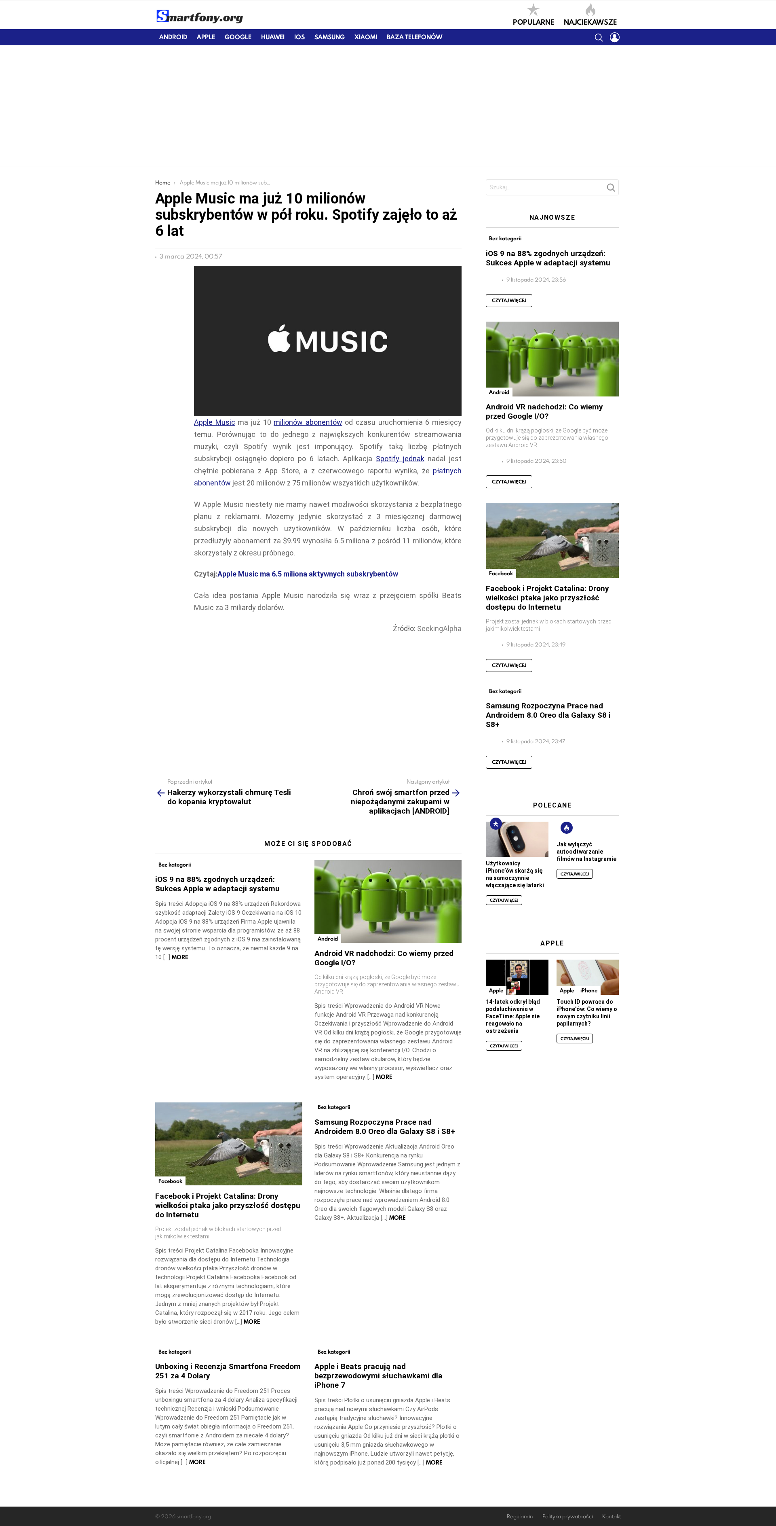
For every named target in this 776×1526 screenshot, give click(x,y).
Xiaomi (365, 37)
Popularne (533, 21)
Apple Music (214, 422)
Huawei (273, 37)
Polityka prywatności (567, 1516)
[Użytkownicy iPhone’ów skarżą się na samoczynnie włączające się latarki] (517, 839)
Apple (206, 37)
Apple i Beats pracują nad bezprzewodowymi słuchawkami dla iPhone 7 (378, 1376)
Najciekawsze (590, 21)
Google (238, 37)
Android (173, 37)
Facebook (170, 1181)
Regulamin (520, 1516)
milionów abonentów (308, 422)
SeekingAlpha (439, 628)
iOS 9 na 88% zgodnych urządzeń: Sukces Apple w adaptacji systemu (217, 884)
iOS (299, 37)
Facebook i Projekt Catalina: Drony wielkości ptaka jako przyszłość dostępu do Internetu (227, 1205)
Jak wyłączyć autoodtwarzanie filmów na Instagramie (586, 851)
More (180, 957)
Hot (567, 828)
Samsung (329, 37)
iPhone (588, 990)
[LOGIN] (615, 37)
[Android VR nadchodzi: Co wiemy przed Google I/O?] (388, 901)
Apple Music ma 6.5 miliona (263, 574)
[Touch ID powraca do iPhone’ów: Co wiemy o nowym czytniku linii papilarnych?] (588, 977)
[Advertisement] (388, 106)
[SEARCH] (599, 37)
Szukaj (611, 189)
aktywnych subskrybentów (353, 574)
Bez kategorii (174, 864)
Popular (496, 824)
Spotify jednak (400, 458)
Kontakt (611, 1516)
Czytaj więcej (509, 300)
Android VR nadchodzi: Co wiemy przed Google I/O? (544, 411)
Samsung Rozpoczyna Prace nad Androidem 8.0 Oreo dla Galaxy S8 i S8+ (384, 1126)
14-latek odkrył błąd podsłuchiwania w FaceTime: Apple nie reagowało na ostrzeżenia (513, 1016)
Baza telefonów (414, 37)
